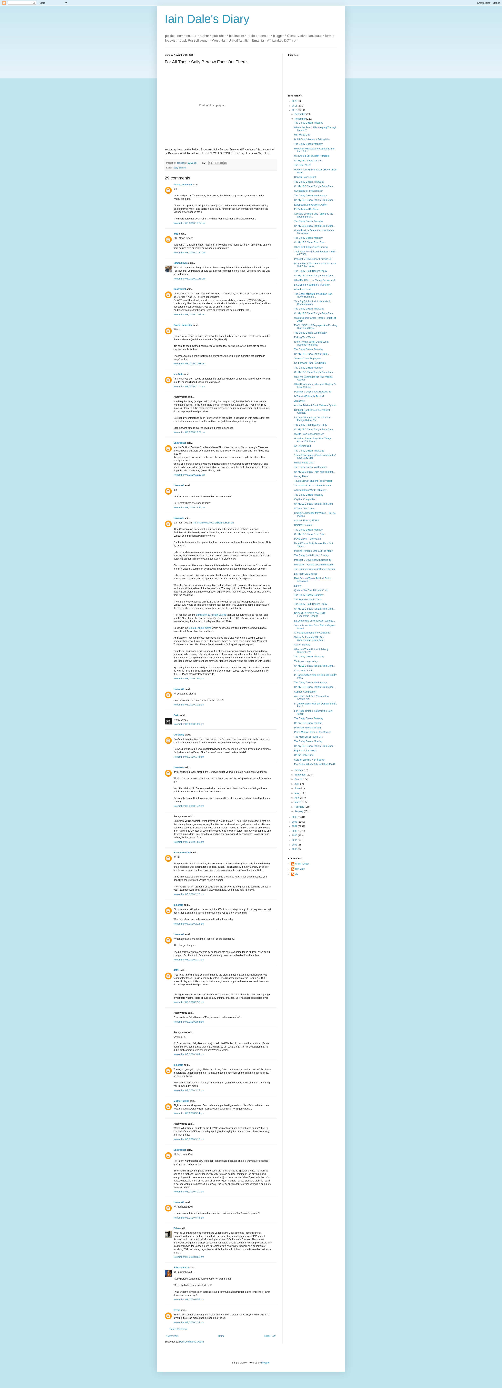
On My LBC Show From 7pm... (310, 242)
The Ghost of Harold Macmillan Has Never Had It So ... (313, 295)
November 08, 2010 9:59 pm (189, 1299)
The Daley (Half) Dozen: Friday (310, 271)
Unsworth (179, 485)
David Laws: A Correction (307, 538)
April (297, 797)
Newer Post (172, 1336)
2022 (295, 101)
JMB (176, 233)
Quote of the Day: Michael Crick (311, 590)
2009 (295, 817)
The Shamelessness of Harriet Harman (213, 522)
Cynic (177, 1310)
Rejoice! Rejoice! (303, 525)
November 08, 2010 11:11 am (189, 386)
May (297, 793)
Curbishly (179, 734)
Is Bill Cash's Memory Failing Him (312, 139)
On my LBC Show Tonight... (308, 723)
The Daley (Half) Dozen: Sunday (311, 555)
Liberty (297, 585)
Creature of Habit (303, 670)
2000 (295, 849)
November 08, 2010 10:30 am (189, 252)
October (299, 770)
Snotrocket (180, 289)
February (300, 806)
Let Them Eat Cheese (305, 573)
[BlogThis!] (214, 163)
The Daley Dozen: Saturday (309, 595)
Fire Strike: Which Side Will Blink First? (314, 764)
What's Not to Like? (304, 462)
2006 (295, 831)
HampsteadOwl (182, 852)
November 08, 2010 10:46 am (189, 278)
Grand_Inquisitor (183, 184)
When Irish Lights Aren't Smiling (311, 247)
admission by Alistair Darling (211, 614)
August (299, 779)
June (297, 788)
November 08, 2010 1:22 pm (189, 704)
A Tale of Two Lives (304, 508)
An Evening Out (302, 446)
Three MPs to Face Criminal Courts (312, 485)
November (300, 118)
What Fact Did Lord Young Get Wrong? (314, 280)
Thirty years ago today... (306, 661)
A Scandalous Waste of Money (310, 490)
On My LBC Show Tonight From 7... (312, 354)
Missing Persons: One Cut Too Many (313, 551)
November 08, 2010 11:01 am (189, 314)
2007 (295, 826)
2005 (295, 835)
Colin (176, 715)
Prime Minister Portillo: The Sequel (312, 732)
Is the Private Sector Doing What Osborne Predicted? (311, 343)
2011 (295, 105)
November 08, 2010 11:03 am (189, 363)
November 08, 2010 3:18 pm (189, 1139)
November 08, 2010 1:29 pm (189, 724)
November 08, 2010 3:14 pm (189, 1113)
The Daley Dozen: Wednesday (310, 195)
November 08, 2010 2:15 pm (189, 923)
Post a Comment (178, 1329)
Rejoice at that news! (305, 750)
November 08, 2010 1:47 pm (189, 806)
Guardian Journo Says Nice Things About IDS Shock (312, 440)
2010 (295, 110)
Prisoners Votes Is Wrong (307, 727)
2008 (295, 821)
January (299, 811)
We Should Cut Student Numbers (311, 156)
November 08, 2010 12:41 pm (189, 507)
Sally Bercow (180, 168)
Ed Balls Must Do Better (306, 209)
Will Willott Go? (302, 134)
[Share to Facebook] (222, 163)
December (300, 114)
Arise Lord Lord (302, 289)
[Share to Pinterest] (225, 163)
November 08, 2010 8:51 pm (189, 1257)
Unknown (179, 518)
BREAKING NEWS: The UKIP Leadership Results (309, 614)
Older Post (270, 1336)
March (298, 802)
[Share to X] (218, 163)
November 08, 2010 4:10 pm (189, 1191)
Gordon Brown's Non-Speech (309, 759)
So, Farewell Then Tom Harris (310, 363)
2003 (295, 844)
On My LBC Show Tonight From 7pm (313, 503)
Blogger (265, 1362)
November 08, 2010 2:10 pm (189, 894)
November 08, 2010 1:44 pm (189, 756)
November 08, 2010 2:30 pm (189, 959)
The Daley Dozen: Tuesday (308, 122)
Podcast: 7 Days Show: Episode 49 (312, 391)
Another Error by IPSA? (306, 520)
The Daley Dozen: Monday (308, 144)
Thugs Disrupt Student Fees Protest (313, 481)
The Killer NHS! (302, 165)
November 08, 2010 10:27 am (189, 223)
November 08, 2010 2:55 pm (189, 1021)
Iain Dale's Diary (207, 18)
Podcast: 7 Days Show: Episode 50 (312, 259)
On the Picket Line (304, 755)
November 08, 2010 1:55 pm (189, 842)
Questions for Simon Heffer (308, 190)
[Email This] (210, 163)
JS (296, 874)
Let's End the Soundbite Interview (312, 284)
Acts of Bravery (302, 644)
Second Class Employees (308, 358)
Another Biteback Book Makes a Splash (315, 405)
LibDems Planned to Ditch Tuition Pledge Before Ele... (312, 419)
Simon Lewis (181, 263)
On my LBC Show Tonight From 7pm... (314, 746)
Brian (177, 1228)
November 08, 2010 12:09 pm (189, 432)
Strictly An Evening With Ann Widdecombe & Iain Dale (309, 638)
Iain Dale (178, 374)
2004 (295, 840)
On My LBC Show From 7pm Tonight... (314, 472)
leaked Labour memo (200, 628)
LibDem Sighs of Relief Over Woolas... (314, 620)
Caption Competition (305, 499)
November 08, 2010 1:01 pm (189, 678)
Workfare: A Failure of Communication (314, 564)
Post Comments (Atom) (191, 1341)
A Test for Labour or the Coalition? (312, 632)
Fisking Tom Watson (305, 337)
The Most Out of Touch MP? (308, 736)
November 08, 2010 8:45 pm (189, 1217)
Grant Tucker (302, 863)
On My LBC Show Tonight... (308, 160)
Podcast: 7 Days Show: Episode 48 (312, 560)
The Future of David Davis (308, 599)
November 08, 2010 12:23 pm (189, 474)
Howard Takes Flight (305, 177)
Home (221, 1336)
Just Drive (299, 401)
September (301, 774)
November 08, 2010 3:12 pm (189, 1090)
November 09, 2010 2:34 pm (189, 1322)
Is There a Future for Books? (309, 396)
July (297, 784)
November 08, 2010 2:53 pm (189, 1002)
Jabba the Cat (181, 1267)
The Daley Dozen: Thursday (309, 181)
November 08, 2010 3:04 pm (189, 1054)
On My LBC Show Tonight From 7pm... (314, 186)
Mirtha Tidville (181, 1101)
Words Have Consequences (309, 434)
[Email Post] (203, 163)
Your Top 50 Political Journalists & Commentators (312, 303)
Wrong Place (301, 476)
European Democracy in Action (310, 204)
